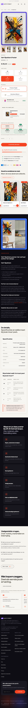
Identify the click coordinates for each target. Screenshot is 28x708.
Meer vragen (6, 566)
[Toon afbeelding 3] (14, 49)
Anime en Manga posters (6, 650)
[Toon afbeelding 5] (25, 49)
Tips (2, 662)
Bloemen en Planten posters (20, 648)
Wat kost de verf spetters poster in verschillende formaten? (10, 543)
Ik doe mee (20, 691)
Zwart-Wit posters (4, 638)
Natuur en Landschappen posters (19, 645)
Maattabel (24, 68)
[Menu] (18, 4)
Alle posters (3, 653)
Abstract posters (4, 641)
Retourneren (3, 667)
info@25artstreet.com (5, 629)
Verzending (3, 664)
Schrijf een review (7, 586)
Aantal (2, 138)
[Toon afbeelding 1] (3, 49)
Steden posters (18, 638)
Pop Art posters (4, 647)
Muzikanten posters (19, 651)
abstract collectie (18, 302)
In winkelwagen (14, 144)
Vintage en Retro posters (5, 644)
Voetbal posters (4, 635)
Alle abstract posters (7, 177)
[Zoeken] (21, 4)
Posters (5, 9)
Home (2, 9)
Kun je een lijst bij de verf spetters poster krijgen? (12, 560)
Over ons (3, 659)
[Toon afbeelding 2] (9, 49)
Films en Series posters (19, 635)
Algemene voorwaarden (5, 673)
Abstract (9, 9)
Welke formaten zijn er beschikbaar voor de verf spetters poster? (12, 553)
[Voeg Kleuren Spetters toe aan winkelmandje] (15, 205)
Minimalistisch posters (19, 641)
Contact (2, 676)
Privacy (2, 670)
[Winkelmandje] (24, 4)
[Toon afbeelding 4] (20, 49)
